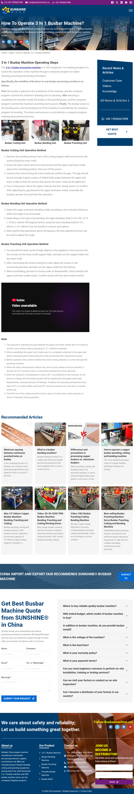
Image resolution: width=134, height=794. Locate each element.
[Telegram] (27, 42)
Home (4, 53)
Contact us (126, 576)
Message (5, 677)
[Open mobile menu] (131, 10)
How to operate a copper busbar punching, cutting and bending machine (117, 452)
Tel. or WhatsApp (34, 663)
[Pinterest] (130, 2)
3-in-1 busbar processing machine (23, 67)
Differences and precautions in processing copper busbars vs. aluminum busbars (82, 456)
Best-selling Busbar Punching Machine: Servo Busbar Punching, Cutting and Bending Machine (116, 520)
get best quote (112, 131)
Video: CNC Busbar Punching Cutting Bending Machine (81, 516)
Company (30, 648)
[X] (116, 2)
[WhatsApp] (126, 2)
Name (4, 648)
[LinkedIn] (121, 2)
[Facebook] (112, 2)
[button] (95, 606)
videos (11, 53)
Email (4, 663)
